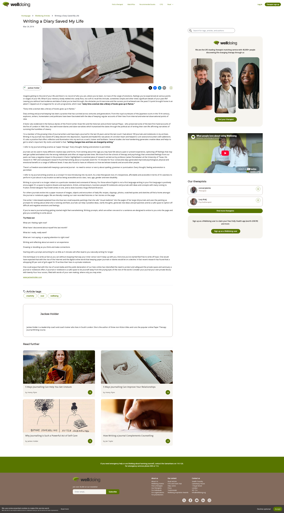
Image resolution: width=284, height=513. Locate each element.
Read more (65, 509)
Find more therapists (225, 211)
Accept (277, 509)
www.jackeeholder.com (32, 277)
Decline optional (264, 509)
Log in (260, 4)
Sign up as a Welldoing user (225, 231)
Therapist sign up (273, 4)
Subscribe (113, 492)
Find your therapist (226, 119)
